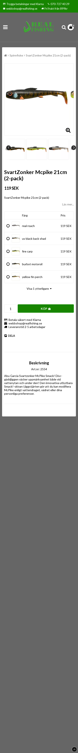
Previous (8, 147)
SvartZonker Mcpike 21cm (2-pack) (48, 55)
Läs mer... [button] (68, 204)
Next (73, 147)
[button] (71, 27)
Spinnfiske (16, 55)
